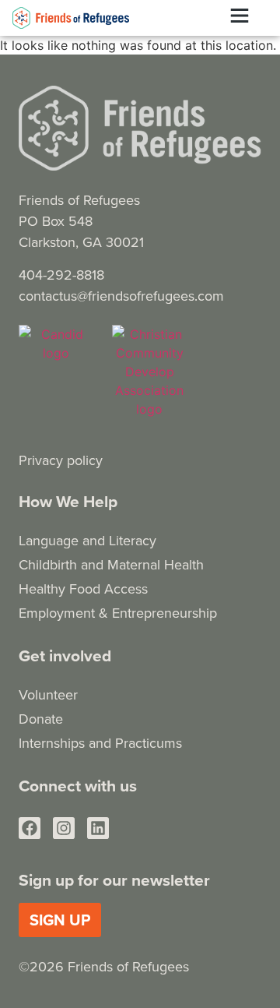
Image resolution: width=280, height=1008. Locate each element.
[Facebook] (29, 828)
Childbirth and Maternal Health (111, 564)
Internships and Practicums (100, 742)
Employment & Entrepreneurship (118, 612)
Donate (41, 718)
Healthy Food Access (83, 588)
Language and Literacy (87, 540)
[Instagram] (64, 828)
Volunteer (48, 694)
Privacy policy (61, 460)
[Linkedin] (98, 828)
